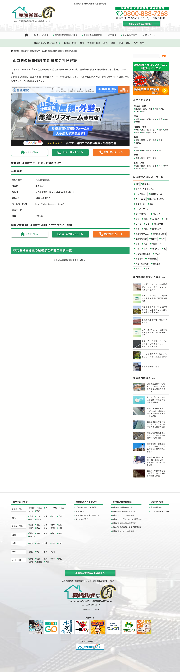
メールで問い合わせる (72, 152)
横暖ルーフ (156, 244)
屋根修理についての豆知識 (123, 531)
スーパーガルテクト (144, 209)
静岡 (143, 132)
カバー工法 (140, 199)
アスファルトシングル (145, 189)
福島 (143, 111)
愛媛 (149, 158)
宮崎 (166, 166)
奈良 (160, 140)
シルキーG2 (141, 204)
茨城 (137, 119)
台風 (147, 224)
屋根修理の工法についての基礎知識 (126, 519)
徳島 (137, 158)
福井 (154, 130)
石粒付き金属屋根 (143, 254)
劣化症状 (155, 219)
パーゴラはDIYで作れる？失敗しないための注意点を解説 (154, 355)
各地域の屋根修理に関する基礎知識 (126, 527)
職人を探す (80, 511)
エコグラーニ (156, 194)
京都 (143, 140)
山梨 (160, 130)
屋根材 (154, 239)
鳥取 (137, 150)
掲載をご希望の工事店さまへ (141, 24)
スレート (153, 204)
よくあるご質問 (130, 35)
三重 (154, 132)
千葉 (160, 119)
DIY (137, 184)
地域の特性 (158, 224)
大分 (160, 166)
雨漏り (138, 269)
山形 (137, 111)
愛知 (149, 132)
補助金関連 (152, 259)
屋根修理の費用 (159, 234)
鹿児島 (138, 168)
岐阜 (137, 132)
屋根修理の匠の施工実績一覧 (87, 515)
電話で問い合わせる (113, 152)
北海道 (138, 109)
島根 (143, 150)
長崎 (149, 166)
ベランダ (156, 214)
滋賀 (137, 140)
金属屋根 (156, 264)
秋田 (162, 109)
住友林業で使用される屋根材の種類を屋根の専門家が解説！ (154, 332)
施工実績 (112, 35)
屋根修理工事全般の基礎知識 (124, 523)
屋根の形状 (156, 229)
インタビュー (141, 194)
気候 (137, 249)
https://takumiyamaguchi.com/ (49, 204)
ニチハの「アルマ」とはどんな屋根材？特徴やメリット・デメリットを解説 (154, 344)
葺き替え (139, 259)
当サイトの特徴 (41, 35)
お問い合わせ (149, 35)
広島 (154, 150)
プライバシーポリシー (160, 511)
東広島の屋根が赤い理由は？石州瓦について (154, 321)
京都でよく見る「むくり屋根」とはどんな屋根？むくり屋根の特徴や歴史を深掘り (155, 310)
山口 (160, 150)
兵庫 (154, 140)
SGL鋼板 (146, 184)
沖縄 (145, 168)
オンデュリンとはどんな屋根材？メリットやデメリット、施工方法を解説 (154, 287)
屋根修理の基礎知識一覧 (122, 507)
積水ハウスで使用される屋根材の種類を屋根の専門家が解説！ (154, 298)
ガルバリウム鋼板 (156, 199)
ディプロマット (142, 214)
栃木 (143, 119)
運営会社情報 (156, 507)
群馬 (149, 119)
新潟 (137, 130)
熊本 (154, 166)
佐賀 (143, 166)
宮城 (156, 109)
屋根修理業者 (141, 239)
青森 (145, 109)
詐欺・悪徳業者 (142, 264)
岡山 (149, 150)
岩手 (150, 109)
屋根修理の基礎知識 (93, 35)
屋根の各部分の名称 (150, 366)
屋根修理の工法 (142, 234)
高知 (154, 158)
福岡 (137, 166)
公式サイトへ (31, 152)
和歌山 (138, 143)
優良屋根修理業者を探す (66, 35)
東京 (166, 119)
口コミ (138, 224)
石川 (149, 130)
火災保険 (155, 249)
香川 (143, 158)
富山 (143, 130)
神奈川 (138, 122)
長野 (166, 130)
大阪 (149, 140)
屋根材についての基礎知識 (123, 515)
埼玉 (154, 119)
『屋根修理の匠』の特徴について (89, 507)
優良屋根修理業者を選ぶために (125, 511)
